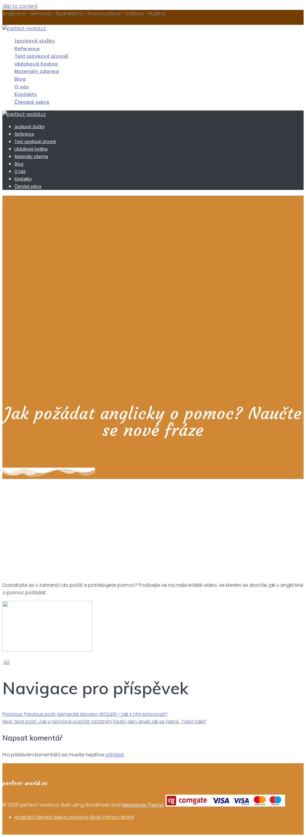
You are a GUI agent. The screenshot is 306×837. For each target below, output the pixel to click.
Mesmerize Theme (142, 804)
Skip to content (20, 6)
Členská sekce (32, 102)
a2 (7, 662)
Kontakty (25, 94)
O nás (21, 87)
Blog (20, 79)
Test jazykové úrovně (41, 56)
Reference (27, 48)
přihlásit (114, 754)
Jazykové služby (34, 41)
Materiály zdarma (36, 71)
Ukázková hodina (36, 64)
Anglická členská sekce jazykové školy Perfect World (74, 817)
